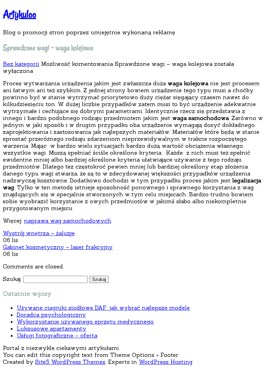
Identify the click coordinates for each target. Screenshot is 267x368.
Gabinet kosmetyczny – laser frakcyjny (58, 246)
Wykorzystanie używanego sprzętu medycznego (85, 321)
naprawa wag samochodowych (67, 220)
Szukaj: (12, 278)
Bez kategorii (21, 63)
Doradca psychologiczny (51, 314)
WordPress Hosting (166, 361)
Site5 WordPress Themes (70, 361)
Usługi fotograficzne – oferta (57, 335)
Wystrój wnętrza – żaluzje (39, 233)
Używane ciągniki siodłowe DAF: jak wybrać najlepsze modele (103, 307)
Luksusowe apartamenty (51, 328)
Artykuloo (19, 14)
